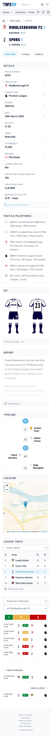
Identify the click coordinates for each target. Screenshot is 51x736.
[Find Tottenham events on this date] (48, 12)
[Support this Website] (38, 12)
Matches (15, 21)
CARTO (44, 531)
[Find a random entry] (43, 12)
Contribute (25, 717)
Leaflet (11, 531)
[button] (25, 504)
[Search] (47, 4)
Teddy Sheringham (38, 466)
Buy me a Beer (25, 726)
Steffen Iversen (37, 439)
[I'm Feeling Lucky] (43, 12)
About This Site (25, 715)
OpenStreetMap (23, 531)
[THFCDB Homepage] (9, 4)
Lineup (25, 54)
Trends (31, 12)
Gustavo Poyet (37, 429)
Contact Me (25, 723)
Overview (10, 54)
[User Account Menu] (42, 4)
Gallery (39, 54)
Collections (21, 12)
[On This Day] (48, 12)
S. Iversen (14, 45)
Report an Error (25, 720)
